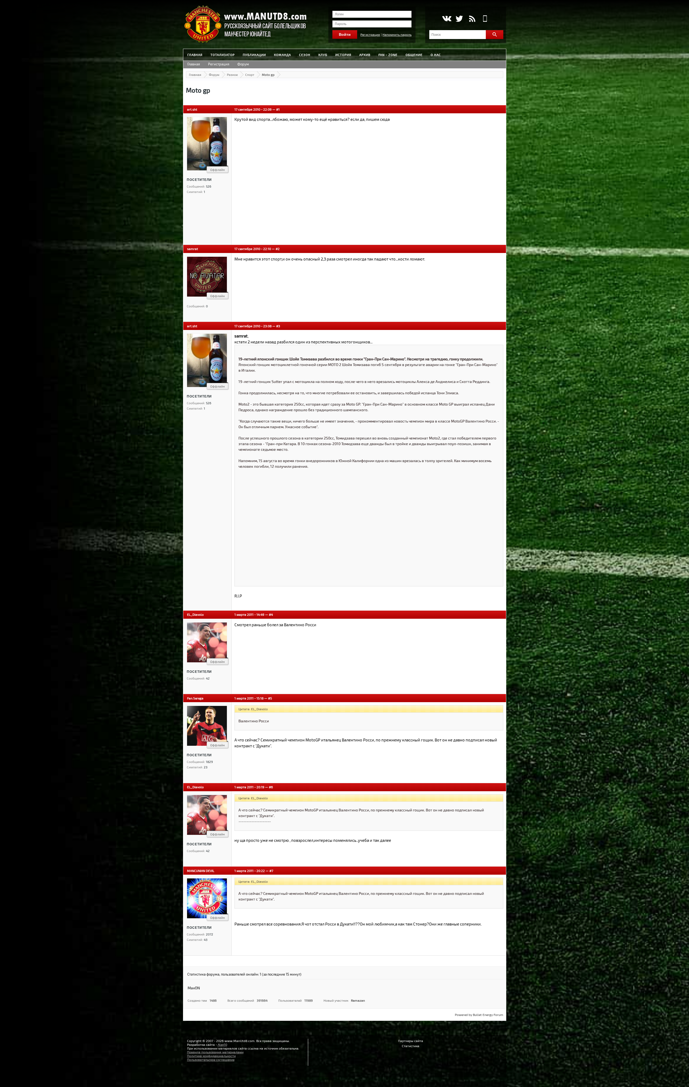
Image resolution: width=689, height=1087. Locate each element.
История (343, 55)
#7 (271, 871)
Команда (282, 55)
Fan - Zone (388, 55)
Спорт (249, 74)
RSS (472, 18)
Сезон (304, 55)
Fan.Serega (195, 698)
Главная (194, 55)
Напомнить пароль (397, 34)
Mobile (485, 18)
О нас (436, 55)
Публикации (254, 55)
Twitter (459, 18)
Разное (232, 74)
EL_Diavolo (195, 614)
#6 (271, 787)
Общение (414, 55)
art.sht (192, 109)
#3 (278, 326)
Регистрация (370, 34)
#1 (278, 109)
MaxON (194, 988)
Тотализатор (222, 55)
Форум (243, 64)
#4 (271, 614)
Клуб (322, 55)
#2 (278, 249)
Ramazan (358, 1000)
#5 (270, 698)
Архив (364, 55)
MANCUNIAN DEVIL (200, 871)
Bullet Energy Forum (488, 1014)
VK (446, 18)
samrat (192, 249)
